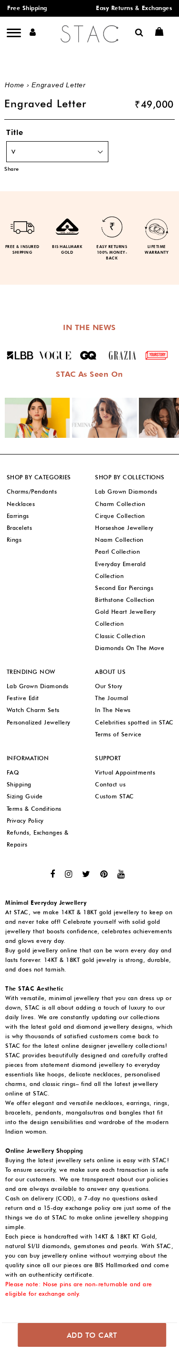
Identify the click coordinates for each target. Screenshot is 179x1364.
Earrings (18, 515)
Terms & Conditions (34, 808)
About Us (110, 671)
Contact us (110, 784)
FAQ (13, 772)
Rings (14, 539)
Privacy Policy (25, 820)
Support (108, 758)
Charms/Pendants (32, 491)
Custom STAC (114, 796)
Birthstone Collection (125, 599)
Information (28, 758)
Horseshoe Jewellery (124, 527)
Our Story (109, 686)
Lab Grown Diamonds (126, 491)
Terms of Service (118, 734)
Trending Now (31, 671)
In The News (113, 709)
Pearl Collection (117, 551)
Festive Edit (23, 698)
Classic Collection (120, 636)
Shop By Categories (39, 477)
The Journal (111, 698)
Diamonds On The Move (129, 647)
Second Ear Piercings (124, 587)
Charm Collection (120, 503)
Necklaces (21, 503)
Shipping (19, 784)
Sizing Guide (25, 796)
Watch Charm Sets (33, 709)
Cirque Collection (120, 515)
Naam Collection (119, 539)
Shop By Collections (130, 477)
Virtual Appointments (125, 772)
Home (14, 85)
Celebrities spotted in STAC (134, 722)
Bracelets (19, 527)
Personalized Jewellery (39, 722)
